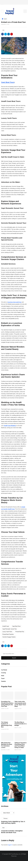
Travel (2, 678)
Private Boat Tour (19, 631)
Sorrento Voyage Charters (9, 637)
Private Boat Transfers (8, 634)
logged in (10, 844)
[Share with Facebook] (2, 34)
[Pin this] (11, 34)
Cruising (3, 672)
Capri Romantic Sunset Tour (9, 629)
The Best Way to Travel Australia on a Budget (21, 724)
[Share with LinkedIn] (8, 34)
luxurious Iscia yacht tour (14, 302)
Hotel (2, 675)
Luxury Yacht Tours (7, 631)
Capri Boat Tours (7, 82)
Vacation (3, 681)
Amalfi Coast (5, 626)
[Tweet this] (5, 34)
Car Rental (4, 670)
